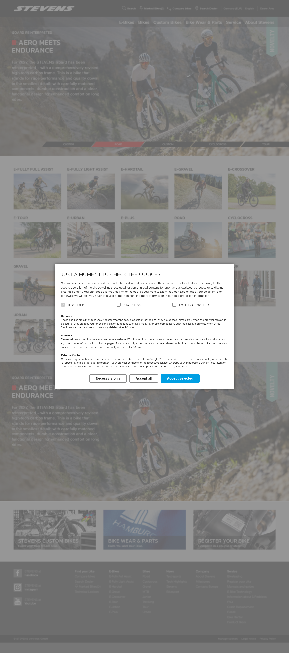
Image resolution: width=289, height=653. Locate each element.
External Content (195, 305)
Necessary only (108, 378)
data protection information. (191, 295)
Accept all (144, 378)
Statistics (132, 305)
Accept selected (180, 378)
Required (76, 305)
